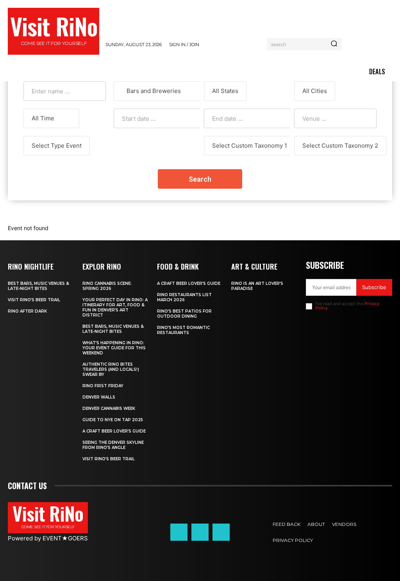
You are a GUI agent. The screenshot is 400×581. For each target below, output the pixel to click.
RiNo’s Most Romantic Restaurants (183, 330)
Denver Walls (98, 397)
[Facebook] (179, 532)
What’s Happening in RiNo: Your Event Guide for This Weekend (114, 348)
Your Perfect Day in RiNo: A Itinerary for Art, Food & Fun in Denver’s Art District (115, 307)
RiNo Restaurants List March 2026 (184, 297)
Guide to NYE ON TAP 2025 (112, 419)
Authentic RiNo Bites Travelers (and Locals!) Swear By (110, 369)
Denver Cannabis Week (108, 408)
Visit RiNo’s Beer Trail (34, 299)
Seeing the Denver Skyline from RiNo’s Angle (113, 445)
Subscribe (374, 287)
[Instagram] (200, 532)
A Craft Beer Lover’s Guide (114, 431)
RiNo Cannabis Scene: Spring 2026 (107, 286)
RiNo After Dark (27, 311)
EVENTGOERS (65, 538)
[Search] (334, 44)
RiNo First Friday (102, 385)
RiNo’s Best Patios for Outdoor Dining (184, 314)
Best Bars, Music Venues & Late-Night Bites (38, 286)
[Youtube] (221, 532)
